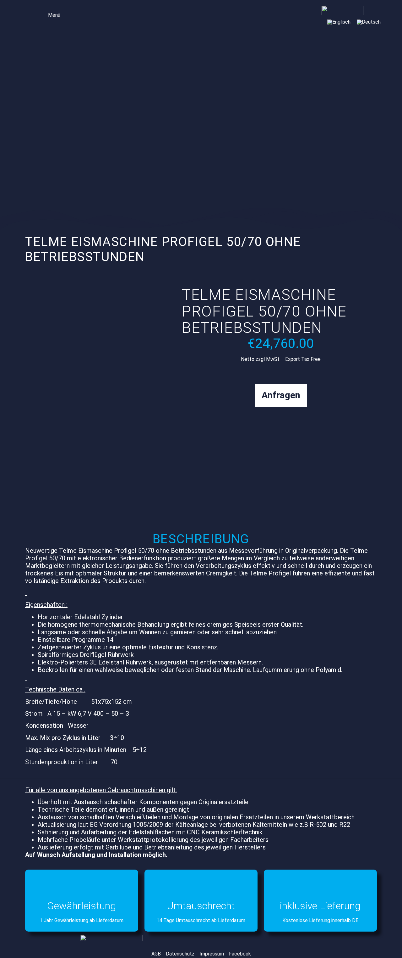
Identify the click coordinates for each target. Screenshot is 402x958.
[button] (49, 14)
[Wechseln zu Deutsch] (369, 22)
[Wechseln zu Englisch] (339, 22)
